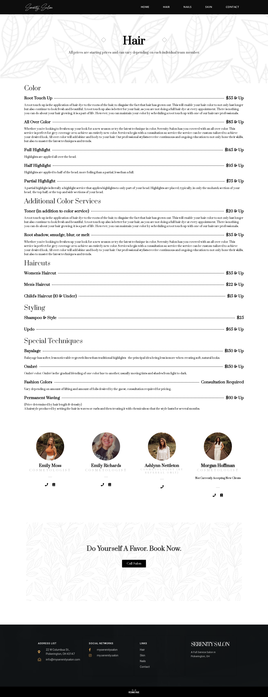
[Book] (54, 484)
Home (145, 7)
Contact (232, 7)
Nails (187, 7)
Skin (208, 7)
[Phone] (46, 484)
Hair (166, 7)
